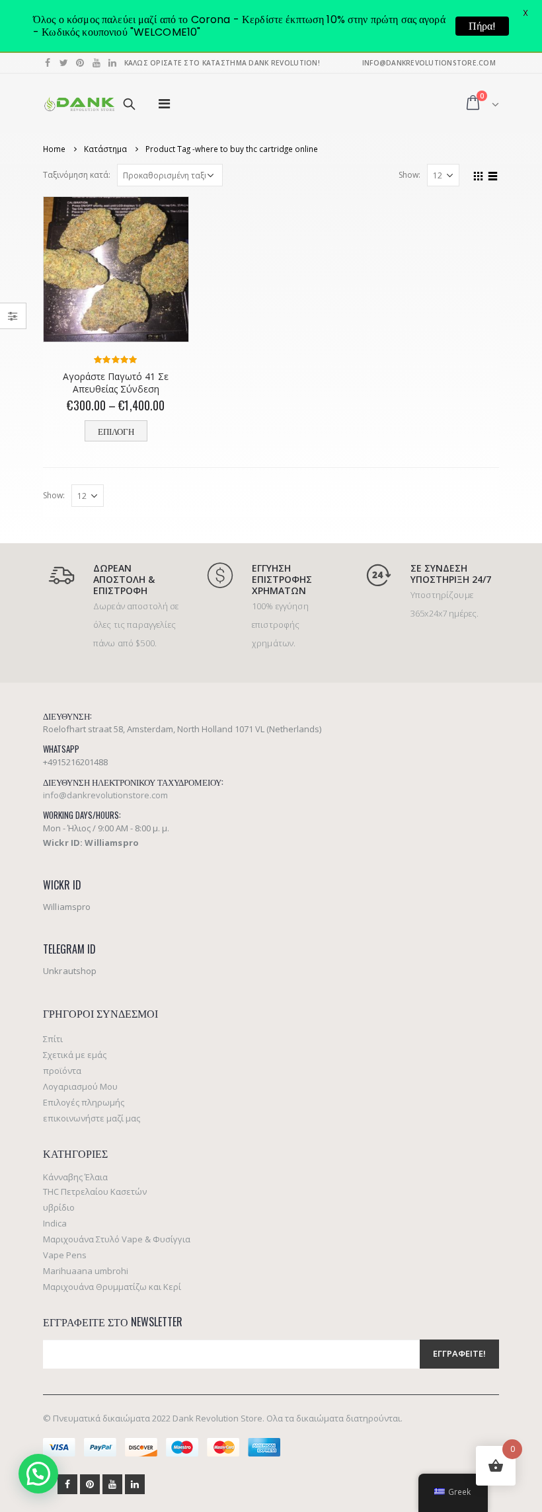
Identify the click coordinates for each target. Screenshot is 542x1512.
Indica (55, 1223)
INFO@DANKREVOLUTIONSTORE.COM (429, 62)
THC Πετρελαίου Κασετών (95, 1191)
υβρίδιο (59, 1207)
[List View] (493, 174)
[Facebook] (48, 63)
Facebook (67, 1484)
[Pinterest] (80, 63)
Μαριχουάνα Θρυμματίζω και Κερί (112, 1287)
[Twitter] (64, 63)
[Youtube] (97, 63)
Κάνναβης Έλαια (75, 1177)
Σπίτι (53, 1039)
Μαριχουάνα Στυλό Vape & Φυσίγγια (116, 1239)
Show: (409, 174)
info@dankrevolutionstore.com (105, 795)
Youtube (112, 1484)
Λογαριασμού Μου (80, 1086)
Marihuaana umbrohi (85, 1271)
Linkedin (135, 1484)
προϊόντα (62, 1071)
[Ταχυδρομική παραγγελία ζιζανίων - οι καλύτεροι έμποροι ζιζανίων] (79, 104)
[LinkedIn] (112, 63)
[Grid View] (478, 174)
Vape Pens (65, 1255)
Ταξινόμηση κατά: (76, 174)
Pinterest (90, 1484)
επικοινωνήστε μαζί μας (91, 1118)
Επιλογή (116, 431)
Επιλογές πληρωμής (83, 1102)
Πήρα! (482, 26)
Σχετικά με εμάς (74, 1055)
